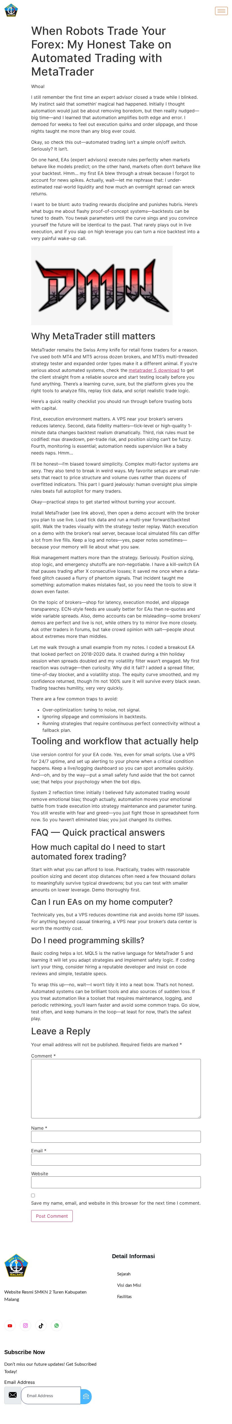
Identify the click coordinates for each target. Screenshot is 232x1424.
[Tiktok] (41, 1325)
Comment (43, 1056)
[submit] (86, 1396)
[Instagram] (25, 1325)
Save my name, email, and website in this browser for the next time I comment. (116, 1203)
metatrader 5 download (154, 370)
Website (39, 1173)
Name (39, 1128)
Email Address (19, 1382)
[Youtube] (10, 1325)
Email (38, 1150)
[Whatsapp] (56, 1325)
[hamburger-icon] (221, 11)
